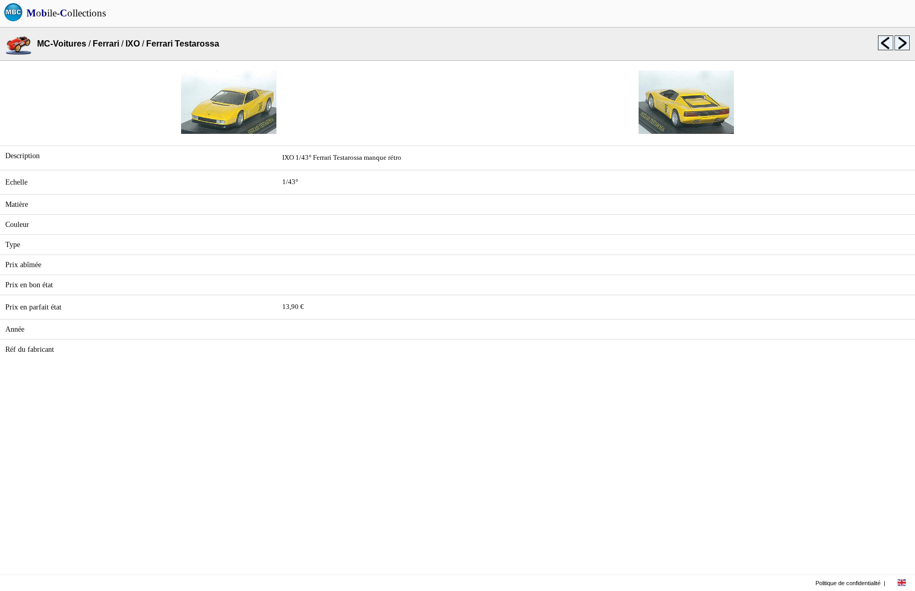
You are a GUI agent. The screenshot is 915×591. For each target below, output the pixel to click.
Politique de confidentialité (848, 583)
